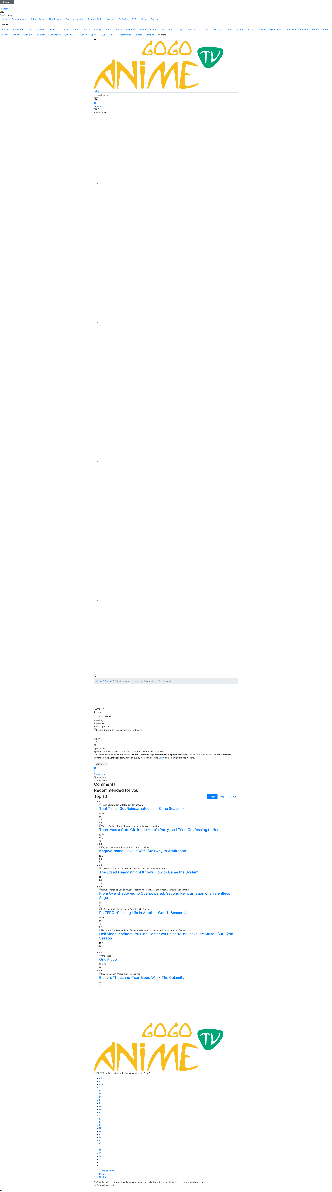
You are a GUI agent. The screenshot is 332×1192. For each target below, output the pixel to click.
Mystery (239, 29)
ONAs (144, 19)
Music (228, 29)
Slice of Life (71, 34)
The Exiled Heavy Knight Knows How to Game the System (148, 872)
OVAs (134, 19)
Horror (143, 29)
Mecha (207, 29)
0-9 (101, 1084)
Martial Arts (193, 29)
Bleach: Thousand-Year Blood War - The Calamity (141, 977)
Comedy (40, 29)
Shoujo (16, 34)
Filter (96, 91)
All (100, 1078)
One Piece (108, 959)
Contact (103, 1177)
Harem (118, 29)
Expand (100, 709)
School (315, 29)
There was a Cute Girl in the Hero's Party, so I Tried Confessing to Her (159, 829)
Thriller (138, 34)
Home (5, 19)
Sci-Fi (325, 29)
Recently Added (95, 19)
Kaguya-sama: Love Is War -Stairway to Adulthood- (143, 851)
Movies (110, 19)
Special (108, 681)
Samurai (304, 29)
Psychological (275, 29)
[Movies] (168, 322)
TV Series (123, 19)
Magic (181, 29)
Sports (94, 34)
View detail (101, 764)
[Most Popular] (168, 600)
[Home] (168, 183)
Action (5, 29)
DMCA (102, 1174)
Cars (29, 29)
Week (222, 796)
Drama (77, 29)
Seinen (5, 34)
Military (218, 29)
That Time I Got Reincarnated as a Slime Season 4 (142, 808)
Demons (65, 29)
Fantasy (97, 29)
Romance (291, 29)
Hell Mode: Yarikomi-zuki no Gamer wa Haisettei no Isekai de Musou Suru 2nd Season (166, 936)
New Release (55, 19)
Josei (162, 29)
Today (212, 796)
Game (108, 29)
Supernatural (124, 34)
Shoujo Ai (28, 34)
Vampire (150, 34)
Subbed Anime (19, 19)
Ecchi (87, 29)
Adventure (18, 29)
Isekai (153, 29)
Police (262, 29)
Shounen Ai (55, 34)
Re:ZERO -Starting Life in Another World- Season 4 (143, 912)
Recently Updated (75, 19)
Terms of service (107, 1170)
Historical (130, 29)
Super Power (108, 34)
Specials (155, 19)
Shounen (41, 34)
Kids (171, 29)
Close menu (8, 2)
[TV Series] (168, 461)
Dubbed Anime (37, 19)
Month (233, 796)
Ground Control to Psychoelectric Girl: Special (139, 733)
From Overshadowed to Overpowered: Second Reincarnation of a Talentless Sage (164, 895)
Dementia (52, 29)
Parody (251, 29)
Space (84, 34)
